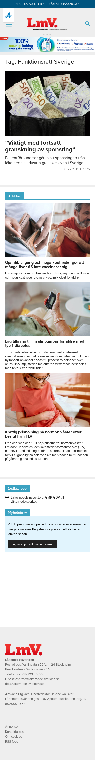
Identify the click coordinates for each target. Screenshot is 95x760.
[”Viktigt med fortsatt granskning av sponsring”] (47, 103)
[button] (9, 26)
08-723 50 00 (32, 674)
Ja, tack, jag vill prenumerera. (32, 544)
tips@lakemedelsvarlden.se (24, 684)
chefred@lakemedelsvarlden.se (37, 679)
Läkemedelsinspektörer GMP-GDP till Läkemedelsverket (37, 499)
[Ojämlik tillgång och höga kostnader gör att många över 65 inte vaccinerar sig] (47, 255)
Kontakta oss (14, 732)
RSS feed (11, 742)
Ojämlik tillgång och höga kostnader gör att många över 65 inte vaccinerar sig (44, 264)
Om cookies (13, 737)
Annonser (12, 727)
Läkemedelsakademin (64, 4)
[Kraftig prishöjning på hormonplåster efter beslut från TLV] (47, 425)
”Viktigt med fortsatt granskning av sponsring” (40, 146)
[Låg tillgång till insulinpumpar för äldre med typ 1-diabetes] (47, 334)
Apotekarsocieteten (30, 4)
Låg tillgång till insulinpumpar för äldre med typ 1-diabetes (44, 343)
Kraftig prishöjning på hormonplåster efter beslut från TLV (43, 434)
